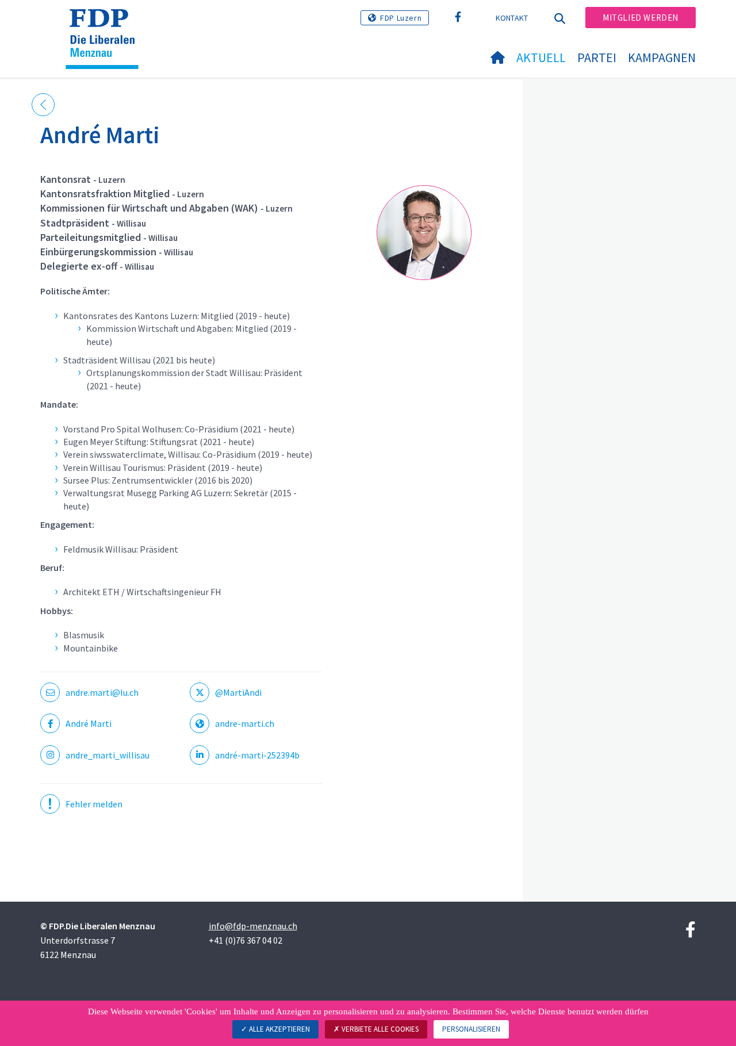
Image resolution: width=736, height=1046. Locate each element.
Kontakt (512, 18)
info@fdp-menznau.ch (253, 926)
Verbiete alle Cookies (379, 1029)
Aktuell (541, 57)
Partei (596, 57)
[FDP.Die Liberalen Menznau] (106, 23)
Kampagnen (662, 57)
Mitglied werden (640, 17)
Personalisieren (471, 1029)
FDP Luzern (400, 18)
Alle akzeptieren (278, 1029)
